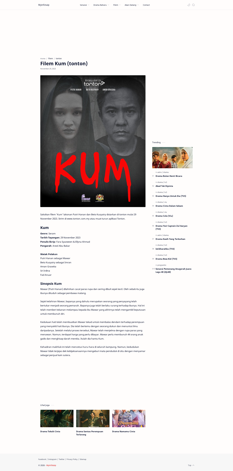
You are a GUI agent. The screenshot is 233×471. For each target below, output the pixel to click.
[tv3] (165, 182)
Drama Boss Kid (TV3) (166, 258)
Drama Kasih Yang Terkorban (170, 239)
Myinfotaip (43, 4)
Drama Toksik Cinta (50, 431)
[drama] (166, 172)
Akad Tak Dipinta (164, 186)
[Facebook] (42, 459)
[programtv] (161, 265)
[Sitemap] (83, 459)
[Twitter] (61, 459)
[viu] (165, 202)
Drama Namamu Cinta (123, 431)
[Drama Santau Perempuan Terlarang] (92, 418)
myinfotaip (74, 465)
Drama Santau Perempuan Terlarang (89, 433)
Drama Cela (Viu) (164, 215)
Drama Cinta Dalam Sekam (169, 205)
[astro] (160, 172)
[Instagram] (52, 459)
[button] (189, 5)
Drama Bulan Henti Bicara (169, 176)
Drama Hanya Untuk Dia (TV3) (171, 196)
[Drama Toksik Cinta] (56, 418)
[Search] (193, 5)
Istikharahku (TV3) (165, 248)
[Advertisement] (116, 33)
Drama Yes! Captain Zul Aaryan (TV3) (171, 227)
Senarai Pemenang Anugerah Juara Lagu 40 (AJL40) (173, 270)
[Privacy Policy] (72, 459)
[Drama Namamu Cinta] (128, 418)
